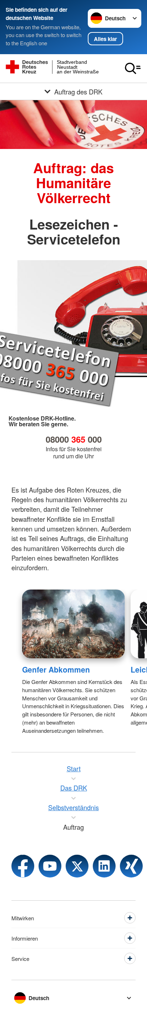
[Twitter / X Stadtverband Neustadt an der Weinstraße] (77, 866)
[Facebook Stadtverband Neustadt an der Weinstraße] (22, 866)
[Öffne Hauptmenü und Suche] (132, 68)
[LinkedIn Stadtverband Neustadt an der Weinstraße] (104, 866)
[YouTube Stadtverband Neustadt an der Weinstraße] (50, 866)
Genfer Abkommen (56, 669)
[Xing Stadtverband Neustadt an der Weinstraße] (131, 866)
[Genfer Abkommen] (73, 624)
